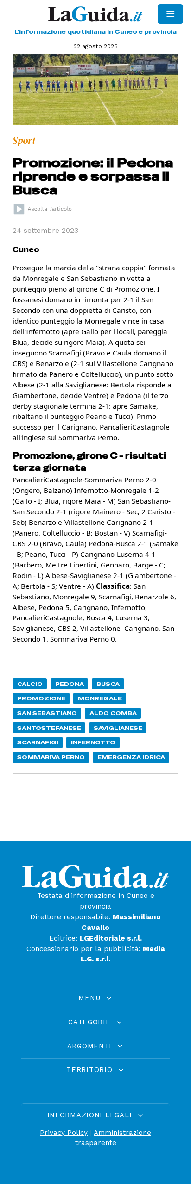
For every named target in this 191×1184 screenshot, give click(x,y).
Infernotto (93, 742)
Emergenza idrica (131, 757)
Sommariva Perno (51, 757)
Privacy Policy (64, 1132)
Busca (108, 683)
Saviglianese (118, 727)
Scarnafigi (37, 742)
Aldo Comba (113, 713)
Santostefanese (49, 727)
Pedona (69, 683)
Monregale (100, 698)
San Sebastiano (47, 713)
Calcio (30, 683)
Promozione (41, 698)
